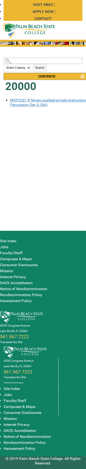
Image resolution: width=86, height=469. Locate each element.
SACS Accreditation (16, 283)
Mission (6, 271)
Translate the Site (11, 342)
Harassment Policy (16, 301)
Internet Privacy (13, 277)
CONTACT (43, 18)
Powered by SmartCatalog (13, 383)
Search (39, 67)
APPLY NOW (43, 11)
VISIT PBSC (43, 4)
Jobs (4, 247)
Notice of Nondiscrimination (23, 289)
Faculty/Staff (11, 253)
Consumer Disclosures (19, 265)
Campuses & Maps (16, 259)
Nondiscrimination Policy (21, 295)
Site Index (8, 241)
